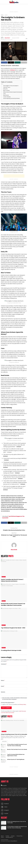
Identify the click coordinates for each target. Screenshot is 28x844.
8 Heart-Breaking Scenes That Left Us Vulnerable (14, 734)
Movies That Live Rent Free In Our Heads (17, 749)
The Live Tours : (6, 87)
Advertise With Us (9, 837)
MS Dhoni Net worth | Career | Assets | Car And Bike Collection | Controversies (13, 604)
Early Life (5, 89)
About (2, 836)
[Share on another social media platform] (24, 62)
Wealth (6, 15)
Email (2, 686)
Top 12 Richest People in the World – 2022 (13, 628)
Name (3, 680)
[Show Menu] (1, 2)
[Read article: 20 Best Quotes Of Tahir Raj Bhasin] (3, 761)
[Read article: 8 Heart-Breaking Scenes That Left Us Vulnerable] (14, 726)
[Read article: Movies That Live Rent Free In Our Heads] (3, 751)
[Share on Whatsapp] (17, 62)
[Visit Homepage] (14, 2)
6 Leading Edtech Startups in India (11, 650)
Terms (2, 837)
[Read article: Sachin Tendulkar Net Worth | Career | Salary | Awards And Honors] (14, 568)
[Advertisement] (14, 6)
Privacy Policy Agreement (8, 702)
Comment (4, 664)
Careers (13, 836)
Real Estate (6, 95)
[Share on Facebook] (4, 62)
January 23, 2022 (15, 37)
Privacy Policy (23, 704)
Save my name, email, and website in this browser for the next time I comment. (14, 698)
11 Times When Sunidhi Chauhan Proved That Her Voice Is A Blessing (17, 745)
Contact (7, 836)
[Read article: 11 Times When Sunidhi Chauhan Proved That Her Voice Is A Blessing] (3, 746)
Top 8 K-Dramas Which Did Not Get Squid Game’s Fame (15, 755)
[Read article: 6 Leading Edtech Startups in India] (14, 639)
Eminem (12, 70)
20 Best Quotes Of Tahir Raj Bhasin (15, 759)
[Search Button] (26, 2)
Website (3, 692)
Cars (4, 93)
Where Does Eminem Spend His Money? (12, 92)
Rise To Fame (6, 90)
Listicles (4, 731)
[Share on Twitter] (11, 62)
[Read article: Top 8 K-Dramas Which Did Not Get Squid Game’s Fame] (3, 756)
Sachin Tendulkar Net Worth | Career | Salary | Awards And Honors (12, 580)
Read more (5, 741)
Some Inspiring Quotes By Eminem (11, 98)
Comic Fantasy (7, 96)
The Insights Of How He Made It (11, 85)
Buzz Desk (7, 37)
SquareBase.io (14, 841)
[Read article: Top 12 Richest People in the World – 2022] (14, 617)
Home (2, 15)
